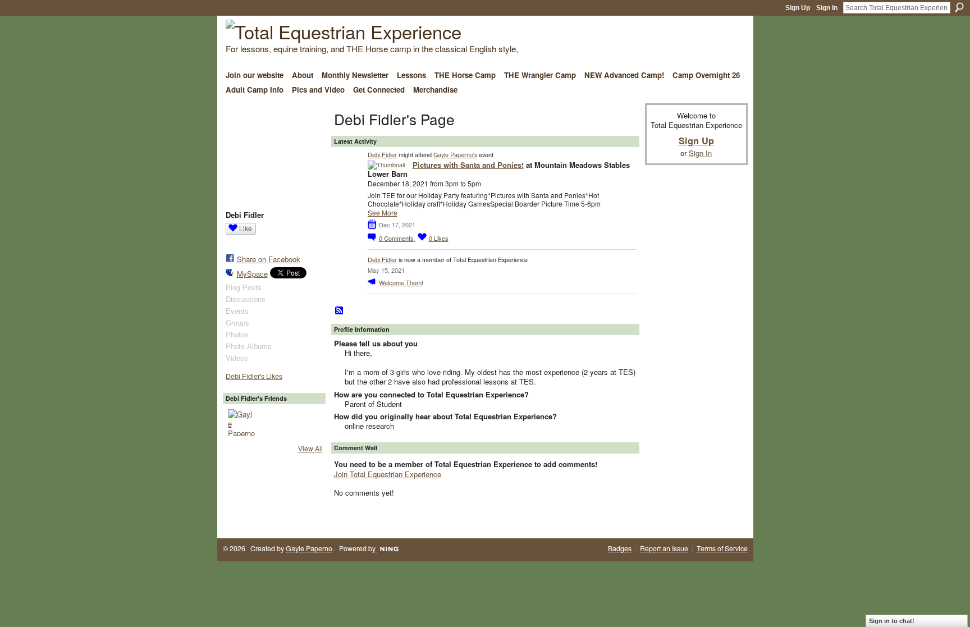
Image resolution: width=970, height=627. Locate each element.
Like (245, 228)
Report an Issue (664, 548)
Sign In (827, 8)
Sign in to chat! (891, 620)
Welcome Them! (401, 282)
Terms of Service (722, 548)
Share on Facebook (268, 259)
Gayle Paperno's (455, 154)
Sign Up (797, 8)
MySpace (252, 273)
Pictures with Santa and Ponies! (468, 164)
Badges (620, 548)
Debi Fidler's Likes (254, 376)
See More (382, 212)
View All (310, 448)
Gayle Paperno (309, 548)
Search (959, 7)
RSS (340, 311)
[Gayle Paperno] (241, 422)
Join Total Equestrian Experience (387, 474)
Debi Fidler (382, 154)
